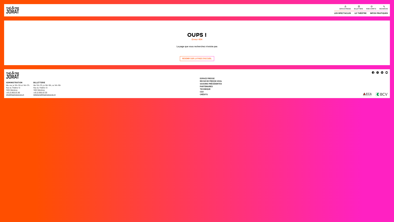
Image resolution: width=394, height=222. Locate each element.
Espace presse (345, 9)
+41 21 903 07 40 (13, 92)
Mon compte (371, 9)
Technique (205, 89)
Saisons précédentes (211, 84)
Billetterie (358, 9)
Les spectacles (342, 13)
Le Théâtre (361, 13)
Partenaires (206, 87)
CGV (202, 92)
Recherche (383, 9)
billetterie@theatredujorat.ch (44, 95)
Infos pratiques (379, 13)
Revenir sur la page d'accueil (197, 59)
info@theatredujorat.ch (15, 95)
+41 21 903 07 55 (40, 92)
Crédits (204, 95)
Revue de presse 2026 (211, 81)
